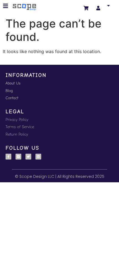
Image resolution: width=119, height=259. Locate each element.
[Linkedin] (38, 157)
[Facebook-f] (8, 157)
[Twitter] (28, 157)
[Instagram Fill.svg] (18, 157)
